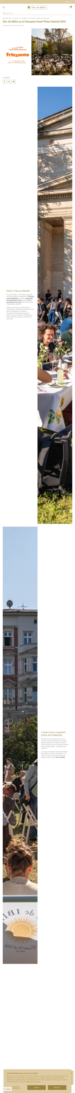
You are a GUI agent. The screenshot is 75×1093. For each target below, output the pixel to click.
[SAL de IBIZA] (37, 7)
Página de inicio (7, 18)
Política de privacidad (33, 1082)
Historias (15, 18)
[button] (70, 7)
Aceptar (36, 1087)
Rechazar (57, 1087)
